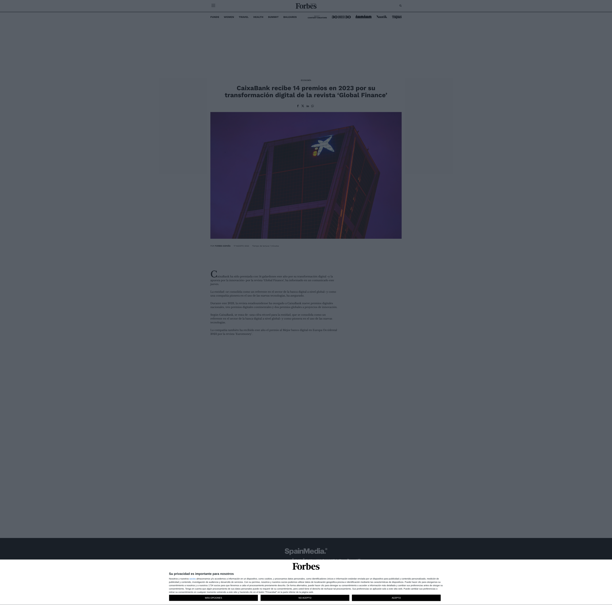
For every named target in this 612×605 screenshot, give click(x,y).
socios (192, 579)
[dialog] (306, 582)
